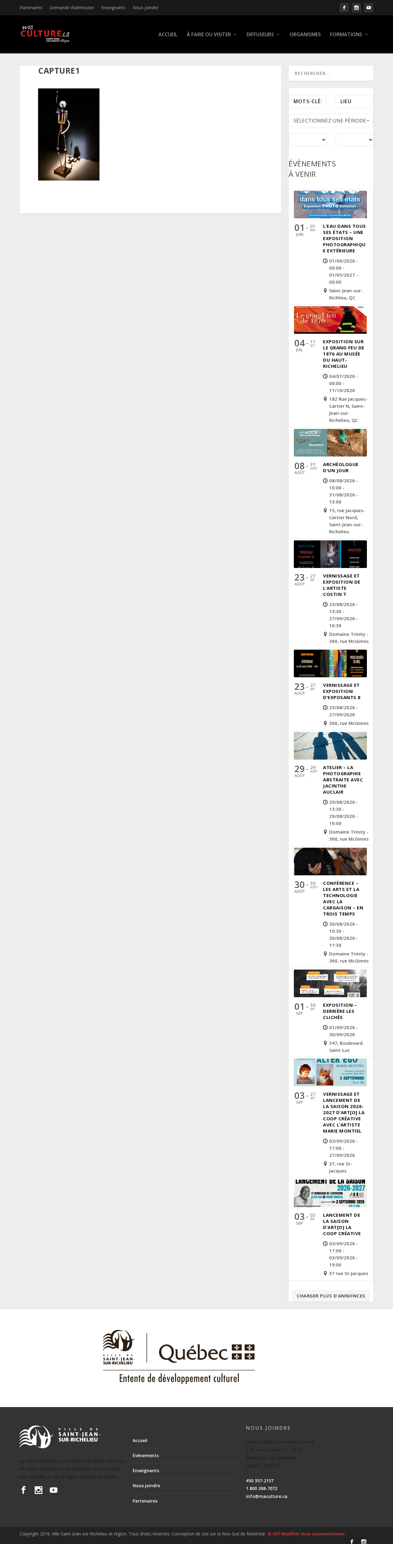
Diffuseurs (260, 35)
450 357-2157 (260, 1481)
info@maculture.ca (266, 1496)
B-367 (274, 1534)
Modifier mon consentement (313, 1534)
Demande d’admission (72, 7)
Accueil (167, 35)
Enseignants (113, 7)
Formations (346, 35)
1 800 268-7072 (261, 1488)
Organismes (305, 35)
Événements (146, 1455)
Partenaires (31, 7)
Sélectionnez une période (330, 120)
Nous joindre (145, 7)
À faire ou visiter (209, 35)
